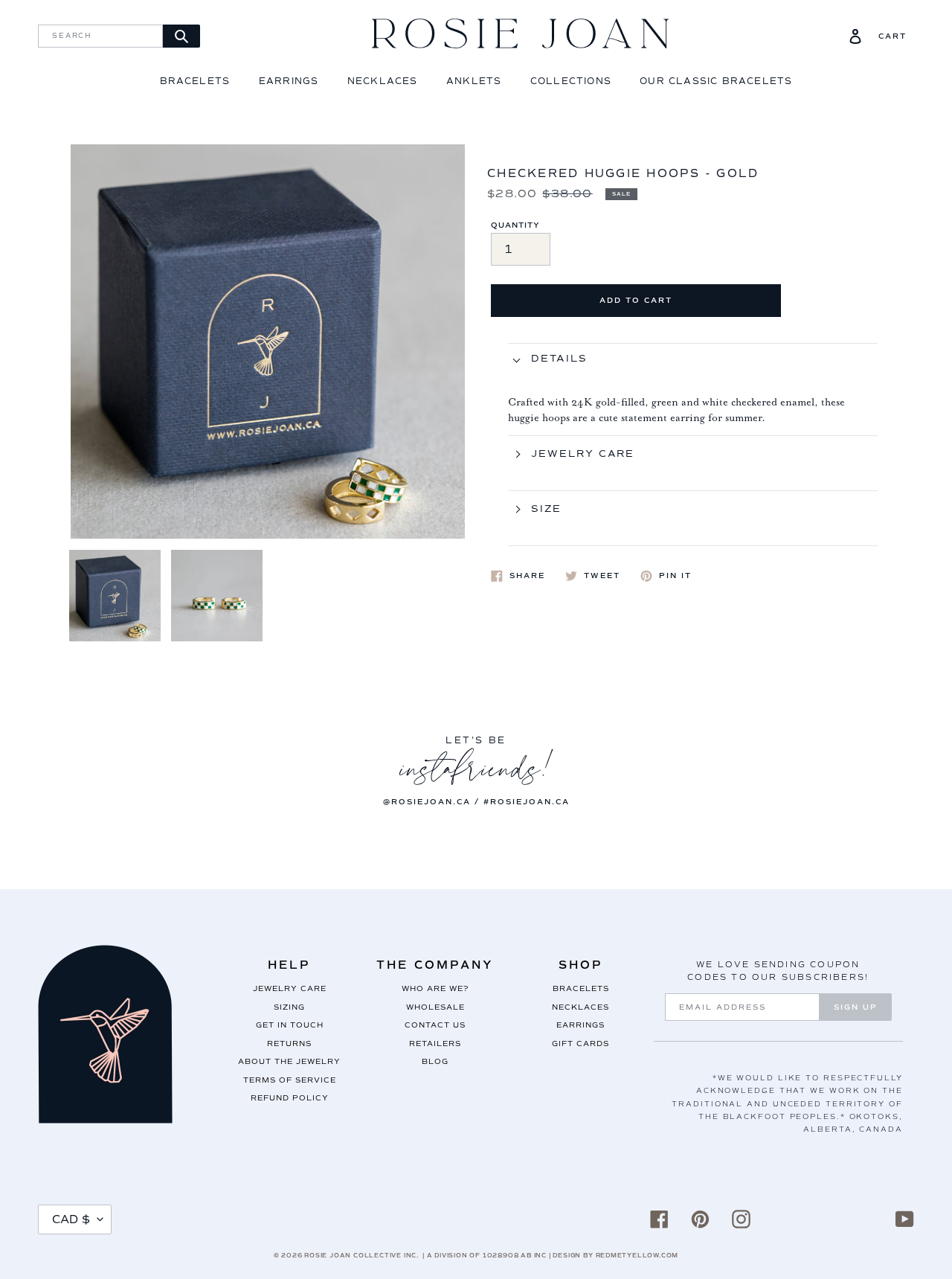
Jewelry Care (290, 988)
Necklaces (382, 81)
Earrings (289, 81)
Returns (289, 1043)
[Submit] (181, 36)
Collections (570, 81)
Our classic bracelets (716, 81)
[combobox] (100, 36)
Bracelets (195, 81)
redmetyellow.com (637, 1255)
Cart (892, 36)
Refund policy (290, 1098)
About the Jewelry (289, 1061)
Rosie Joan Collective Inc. (361, 1255)
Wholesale (435, 1007)
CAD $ (71, 1219)
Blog (435, 1061)
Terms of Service (289, 1080)
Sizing (289, 1007)
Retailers (435, 1043)
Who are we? (435, 988)
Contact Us (435, 1025)
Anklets (473, 81)
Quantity (515, 225)
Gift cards (580, 1043)
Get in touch (290, 1025)
